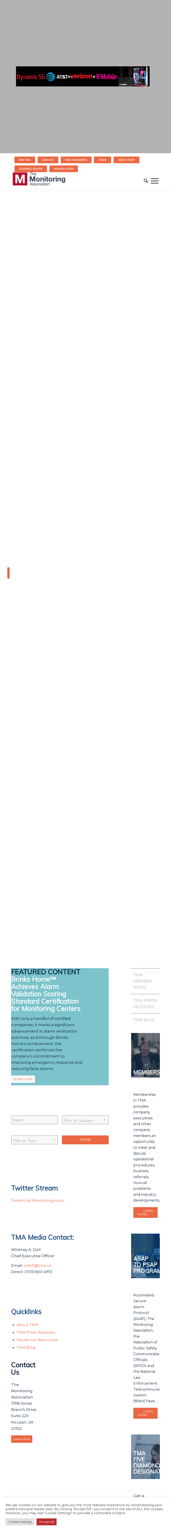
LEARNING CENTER (31, 168)
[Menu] (154, 181)
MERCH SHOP (126, 159)
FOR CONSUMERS (76, 159)
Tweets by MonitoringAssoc (38, 1200)
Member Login (63, 168)
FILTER (85, 1139)
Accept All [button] (46, 1522)
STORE (102, 159)
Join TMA (25, 159)
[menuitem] (24, 160)
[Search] (145, 181)
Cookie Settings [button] (20, 1522)
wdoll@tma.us (38, 1265)
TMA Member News (142, 981)
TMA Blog (25, 1347)
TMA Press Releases (35, 1332)
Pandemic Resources (37, 1340)
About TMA (27, 1324)
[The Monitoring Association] (39, 181)
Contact (48, 159)
